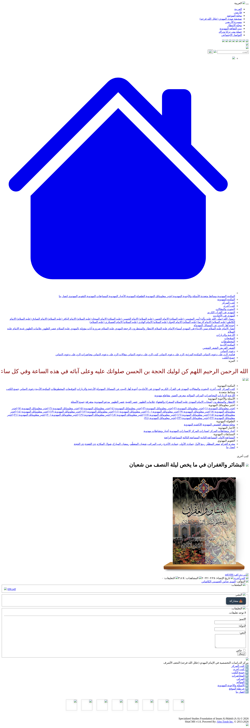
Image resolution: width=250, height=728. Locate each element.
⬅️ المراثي (242, 678)
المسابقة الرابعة (173, 437)
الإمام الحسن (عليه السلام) (153, 318)
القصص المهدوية (212, 424)
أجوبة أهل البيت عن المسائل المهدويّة (214, 325)
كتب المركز (228, 302)
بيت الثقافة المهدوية (231, 28)
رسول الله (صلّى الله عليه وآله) (217, 318)
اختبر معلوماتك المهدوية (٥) (95, 408)
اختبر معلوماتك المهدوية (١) (220, 408)
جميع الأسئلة (78, 401)
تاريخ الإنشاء (223, 578)
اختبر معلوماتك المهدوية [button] (222, 405)
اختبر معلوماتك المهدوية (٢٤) (160, 418)
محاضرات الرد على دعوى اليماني (74, 354)
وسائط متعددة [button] (227, 392)
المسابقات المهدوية (97, 296)
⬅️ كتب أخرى (241, 669)
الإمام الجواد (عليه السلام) (167, 322)
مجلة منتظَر (228, 424)
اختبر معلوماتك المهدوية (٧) (33, 408)
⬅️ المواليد (242, 682)
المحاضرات (210, 395)
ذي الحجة (79, 443)
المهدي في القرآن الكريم (221, 312)
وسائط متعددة (208, 296)
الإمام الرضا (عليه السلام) (196, 322)
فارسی (238, 12)
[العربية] (244, 379)
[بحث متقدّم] (215, 51)
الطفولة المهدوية (135, 296)
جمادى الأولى (186, 443)
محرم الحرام (228, 443)
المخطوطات (228, 341)
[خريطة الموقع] (223, 41)
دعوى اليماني (227, 351)
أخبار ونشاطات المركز (222, 431)
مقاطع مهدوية (162, 395)
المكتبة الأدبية (227, 344)
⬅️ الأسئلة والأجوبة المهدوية (233, 685)
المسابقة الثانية (208, 437)
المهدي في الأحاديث (224, 315)
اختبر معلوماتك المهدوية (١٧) (160, 414)
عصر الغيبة (131, 401)
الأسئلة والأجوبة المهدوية (186, 296)
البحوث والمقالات (225, 309)
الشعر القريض (226, 347)
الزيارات (222, 395)
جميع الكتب (228, 357)
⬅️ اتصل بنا (242, 691)
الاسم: (242, 619)
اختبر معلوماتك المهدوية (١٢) (98, 411)
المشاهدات (192, 578)
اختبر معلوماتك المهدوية (158, 296)
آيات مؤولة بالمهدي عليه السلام (74, 328)
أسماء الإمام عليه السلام (168, 328)
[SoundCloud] (230, 41)
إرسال (242, 654)
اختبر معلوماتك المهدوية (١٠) (163, 411)
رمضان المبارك (120, 443)
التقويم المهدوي (77, 296)
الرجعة (127, 328)
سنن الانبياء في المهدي (195, 328)
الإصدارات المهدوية (180, 431)
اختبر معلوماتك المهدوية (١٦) (193, 414)
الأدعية (231, 395)
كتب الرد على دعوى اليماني (142, 354)
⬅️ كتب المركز (240, 665)
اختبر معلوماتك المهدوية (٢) (188, 408)
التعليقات (170, 578)
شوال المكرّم (104, 443)
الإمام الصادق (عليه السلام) (31, 318)
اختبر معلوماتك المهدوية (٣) (157, 408)
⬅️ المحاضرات (240, 675)
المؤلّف (241, 581)
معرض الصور (178, 395)
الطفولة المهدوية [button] (225, 421)
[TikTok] (227, 41)
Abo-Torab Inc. (225, 721)
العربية (238, 9)
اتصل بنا (63, 296)
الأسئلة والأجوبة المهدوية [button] (221, 398)
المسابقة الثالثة (191, 437)
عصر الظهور (49, 328)
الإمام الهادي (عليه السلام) (137, 322)
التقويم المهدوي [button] (226, 440)
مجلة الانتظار (234, 25)
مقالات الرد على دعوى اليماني (110, 354)
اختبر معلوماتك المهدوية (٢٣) (193, 418)
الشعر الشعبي (210, 347)
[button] (118, 292)
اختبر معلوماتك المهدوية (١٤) (32, 411)
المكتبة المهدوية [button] (226, 385)
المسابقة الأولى (226, 437)
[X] (240, 41)
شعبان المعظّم (138, 443)
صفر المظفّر (213, 443)
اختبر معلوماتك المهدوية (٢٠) (62, 414)
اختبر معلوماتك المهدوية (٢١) (29, 414)
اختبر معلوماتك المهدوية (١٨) (127, 414)
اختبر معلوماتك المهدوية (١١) (130, 411)
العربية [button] (238, 3)
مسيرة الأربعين (233, 22)
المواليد (191, 395)
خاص (239, 650)
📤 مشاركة (236, 600)
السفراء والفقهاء (165, 401)
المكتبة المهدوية (226, 296)
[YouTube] (233, 41)
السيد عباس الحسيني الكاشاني (218, 581)
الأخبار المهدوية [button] (226, 427)
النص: (242, 632)
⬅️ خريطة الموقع (239, 688)
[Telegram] (244, 41)
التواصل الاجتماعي (231, 35)
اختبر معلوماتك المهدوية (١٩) (95, 414)
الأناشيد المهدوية (193, 424)
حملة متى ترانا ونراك (230, 31)
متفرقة (89, 401)
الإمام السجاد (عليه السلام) (91, 318)
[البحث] (210, 52)
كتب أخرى (229, 305)
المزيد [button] (231, 360)
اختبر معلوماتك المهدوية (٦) (64, 408)
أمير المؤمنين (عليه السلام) (184, 318)
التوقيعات (229, 338)
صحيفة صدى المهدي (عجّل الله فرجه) (221, 18)
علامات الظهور (33, 328)
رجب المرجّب (155, 443)
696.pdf (11, 589)
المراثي (199, 395)
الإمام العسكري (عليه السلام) (106, 322)
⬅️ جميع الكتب (240, 672)
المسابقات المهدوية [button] (224, 434)
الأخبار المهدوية (117, 296)
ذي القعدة (90, 443)
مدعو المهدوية (102, 401)
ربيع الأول (200, 443)
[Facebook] (247, 41)
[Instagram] (237, 41)
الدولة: (242, 625)
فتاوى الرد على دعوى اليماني (218, 354)
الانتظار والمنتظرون (142, 328)
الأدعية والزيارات (225, 335)
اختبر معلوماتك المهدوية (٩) (195, 411)
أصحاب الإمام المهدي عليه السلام (193, 401)
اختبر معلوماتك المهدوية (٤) (126, 408)
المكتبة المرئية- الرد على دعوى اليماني (180, 354)
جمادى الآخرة (170, 443)
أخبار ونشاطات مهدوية (156, 431)
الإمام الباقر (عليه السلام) (61, 318)
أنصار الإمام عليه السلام (221, 328)
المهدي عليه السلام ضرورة (107, 328)
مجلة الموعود (234, 15)
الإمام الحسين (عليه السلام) (122, 318)
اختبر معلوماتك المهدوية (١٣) (65, 411)
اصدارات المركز (200, 431)
